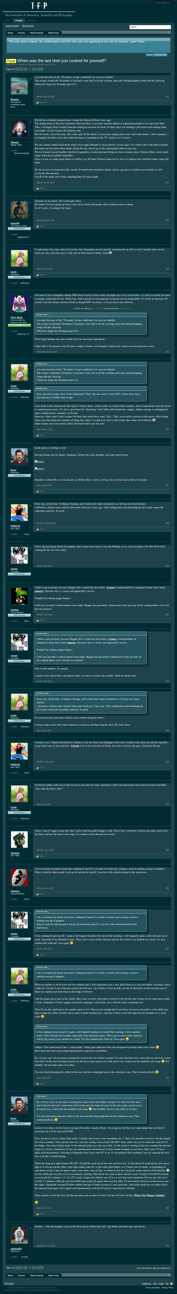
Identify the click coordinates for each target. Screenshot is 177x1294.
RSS (171, 1283)
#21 (167, 96)
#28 (167, 523)
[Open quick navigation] (169, 33)
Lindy (14, 272)
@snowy (110, 587)
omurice (39, 591)
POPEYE (15, 526)
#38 (167, 1078)
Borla (13, 470)
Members (32, 20)
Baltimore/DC (23, 237)
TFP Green (9, 1283)
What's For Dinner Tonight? (149, 1195)
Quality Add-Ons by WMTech (32, 1290)
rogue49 (15, 223)
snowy (14, 569)
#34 (167, 804)
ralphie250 (16, 1248)
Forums (18, 20)
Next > (40, 69)
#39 (167, 1208)
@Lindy (75, 746)
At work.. (25, 1257)
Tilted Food (22, 64)
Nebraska (25, 283)
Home (7, 20)
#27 (167, 485)
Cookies (150, 55)
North (26, 899)
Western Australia (21, 153)
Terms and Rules (153, 1288)
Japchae (15, 853)
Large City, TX (23, 334)
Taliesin (40, 64)
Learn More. (137, 41)
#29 (167, 566)
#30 (167, 614)
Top (167, 1283)
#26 (167, 429)
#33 (167, 761)
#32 (167, 730)
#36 (167, 888)
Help (155, 1283)
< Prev (19, 69)
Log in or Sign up (162, 3)
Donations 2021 (160, 55)
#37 (167, 948)
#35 (167, 850)
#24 (167, 269)
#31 (167, 681)
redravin (15, 891)
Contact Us (146, 1283)
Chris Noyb (16, 317)
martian (15, 610)
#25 (167, 351)
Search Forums (12, 26)
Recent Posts (28, 26)
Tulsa (26, 534)
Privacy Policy (168, 1288)
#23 (167, 220)
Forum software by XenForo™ (33, 1288)
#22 (167, 182)
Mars (27, 621)
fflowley (15, 99)
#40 (167, 1246)
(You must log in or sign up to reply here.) (154, 1268)
